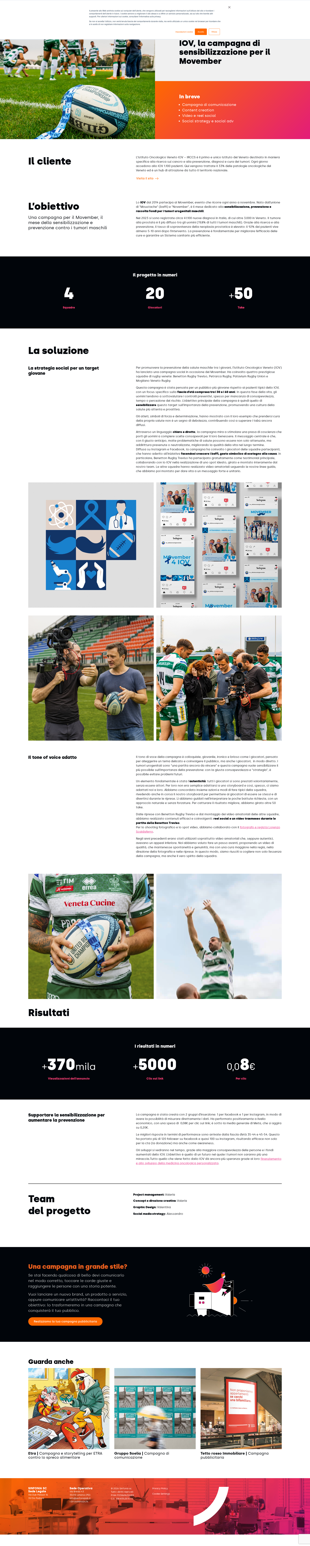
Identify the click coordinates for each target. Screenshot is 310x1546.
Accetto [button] (201, 31)
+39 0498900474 (79, 1501)
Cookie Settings (161, 1493)
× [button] (229, 6)
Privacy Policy (160, 1488)
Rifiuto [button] (214, 31)
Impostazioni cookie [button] (184, 31)
